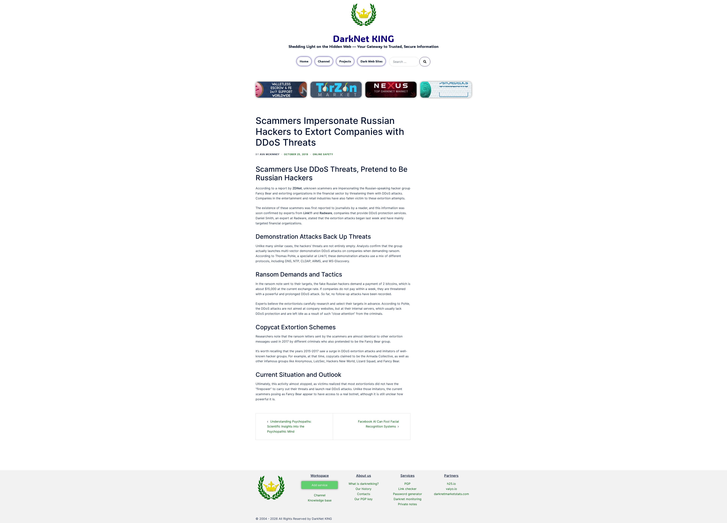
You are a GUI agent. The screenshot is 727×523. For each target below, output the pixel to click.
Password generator (407, 494)
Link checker (407, 489)
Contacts (363, 494)
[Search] (424, 61)
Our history (363, 489)
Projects (345, 61)
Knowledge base (320, 500)
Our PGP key (363, 499)
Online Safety (323, 154)
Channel (324, 61)
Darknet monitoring (407, 499)
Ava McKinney (269, 154)
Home (304, 61)
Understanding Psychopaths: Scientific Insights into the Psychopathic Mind (289, 427)
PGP (407, 484)
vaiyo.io (451, 489)
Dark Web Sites (371, 61)
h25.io (451, 484)
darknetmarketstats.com (451, 494)
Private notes (407, 504)
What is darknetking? (364, 484)
